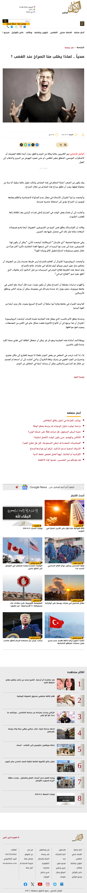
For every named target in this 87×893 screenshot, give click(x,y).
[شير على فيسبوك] (37, 144)
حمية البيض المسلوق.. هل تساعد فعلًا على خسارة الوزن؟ (54, 432)
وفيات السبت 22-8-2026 (32, 528)
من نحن (30, 850)
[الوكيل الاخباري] (77, 837)
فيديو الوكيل (77, 877)
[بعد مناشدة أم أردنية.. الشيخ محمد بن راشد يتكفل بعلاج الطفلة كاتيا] (66, 684)
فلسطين (36, 600)
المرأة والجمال (43, 859)
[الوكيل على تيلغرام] (55, 884)
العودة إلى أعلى (10, 837)
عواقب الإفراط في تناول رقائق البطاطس (62, 420)
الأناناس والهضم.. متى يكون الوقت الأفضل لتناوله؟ (57, 437)
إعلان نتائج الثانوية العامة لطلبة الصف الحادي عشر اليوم (30, 761)
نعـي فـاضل (44, 872)
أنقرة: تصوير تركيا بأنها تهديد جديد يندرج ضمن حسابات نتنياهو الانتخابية (66, 642)
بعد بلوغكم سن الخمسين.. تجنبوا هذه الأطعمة (59, 460)
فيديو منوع (61, 863)
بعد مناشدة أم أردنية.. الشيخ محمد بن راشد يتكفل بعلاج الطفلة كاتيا (30, 681)
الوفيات (36, 525)
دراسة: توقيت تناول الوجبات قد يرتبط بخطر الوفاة (57, 426)
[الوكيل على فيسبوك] (25, 884)
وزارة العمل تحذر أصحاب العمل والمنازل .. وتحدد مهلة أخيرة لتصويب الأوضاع (31, 779)
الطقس (54, 32)
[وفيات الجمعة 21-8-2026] (66, 799)
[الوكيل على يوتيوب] (40, 884)
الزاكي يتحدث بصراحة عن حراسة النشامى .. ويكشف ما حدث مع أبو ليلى (31, 714)
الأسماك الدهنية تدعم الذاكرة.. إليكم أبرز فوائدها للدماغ (55, 449)
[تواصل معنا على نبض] (25, 27)
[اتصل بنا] (8, 27)
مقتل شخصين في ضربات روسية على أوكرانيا (64, 603)
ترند (64, 859)
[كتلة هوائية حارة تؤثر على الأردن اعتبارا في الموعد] (64, 513)
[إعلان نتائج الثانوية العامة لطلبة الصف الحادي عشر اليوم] (66, 766)
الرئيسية (80, 47)
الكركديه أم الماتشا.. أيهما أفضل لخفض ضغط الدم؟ (57, 454)
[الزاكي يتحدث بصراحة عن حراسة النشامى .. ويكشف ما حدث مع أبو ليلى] (66, 717)
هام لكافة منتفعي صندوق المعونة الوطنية (36, 696)
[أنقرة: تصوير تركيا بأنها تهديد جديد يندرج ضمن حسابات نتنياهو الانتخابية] (64, 625)
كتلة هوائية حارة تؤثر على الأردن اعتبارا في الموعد (65, 530)
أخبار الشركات (60, 854)
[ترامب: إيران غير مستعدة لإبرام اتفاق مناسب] (22, 625)
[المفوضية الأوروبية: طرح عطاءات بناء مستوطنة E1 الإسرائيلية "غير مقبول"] (22, 588)
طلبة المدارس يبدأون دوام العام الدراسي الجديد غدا (66, 567)
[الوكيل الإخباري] (72, 8)
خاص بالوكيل (17, 32)
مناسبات (46, 868)
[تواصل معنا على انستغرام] (21, 27)
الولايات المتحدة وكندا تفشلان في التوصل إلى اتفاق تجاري (23, 567)
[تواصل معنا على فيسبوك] (12, 27)
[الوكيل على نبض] (61, 884)
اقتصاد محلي (66, 32)
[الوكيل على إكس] (32, 884)
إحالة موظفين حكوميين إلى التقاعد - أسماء (35, 745)
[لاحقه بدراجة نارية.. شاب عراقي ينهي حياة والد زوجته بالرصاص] (66, 733)
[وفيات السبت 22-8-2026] (22, 513)
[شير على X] (32, 144)
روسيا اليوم (78, 377)
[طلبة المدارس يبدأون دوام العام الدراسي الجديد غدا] (64, 550)
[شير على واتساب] (25, 144)
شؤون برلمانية (41, 32)
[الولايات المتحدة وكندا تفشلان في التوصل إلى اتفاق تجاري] (22, 550)
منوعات (63, 877)
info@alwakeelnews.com (10, 863)
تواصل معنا (28, 859)
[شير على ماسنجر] (29, 145)
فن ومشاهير (44, 850)
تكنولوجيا (45, 863)
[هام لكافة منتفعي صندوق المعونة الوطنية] (66, 701)
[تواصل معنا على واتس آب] (16, 27)
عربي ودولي (35, 563)
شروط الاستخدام (26, 863)
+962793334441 (11, 854)
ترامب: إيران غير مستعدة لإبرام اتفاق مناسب (22, 640)
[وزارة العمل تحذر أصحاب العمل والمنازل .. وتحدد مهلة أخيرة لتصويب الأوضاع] (66, 782)
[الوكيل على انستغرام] (48, 884)
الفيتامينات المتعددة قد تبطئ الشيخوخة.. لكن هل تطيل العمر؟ (51, 443)
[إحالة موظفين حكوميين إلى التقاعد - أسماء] (66, 750)
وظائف (29, 32)
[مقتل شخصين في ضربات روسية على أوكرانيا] (64, 588)
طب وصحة (69, 47)
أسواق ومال (61, 872)
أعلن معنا (29, 868)
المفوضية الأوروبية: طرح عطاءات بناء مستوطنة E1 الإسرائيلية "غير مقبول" (26, 605)
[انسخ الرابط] (21, 144)
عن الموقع (29, 854)
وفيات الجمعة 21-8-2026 (45, 794)
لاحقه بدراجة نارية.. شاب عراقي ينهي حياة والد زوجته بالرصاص (31, 730)
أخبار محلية (79, 32)
